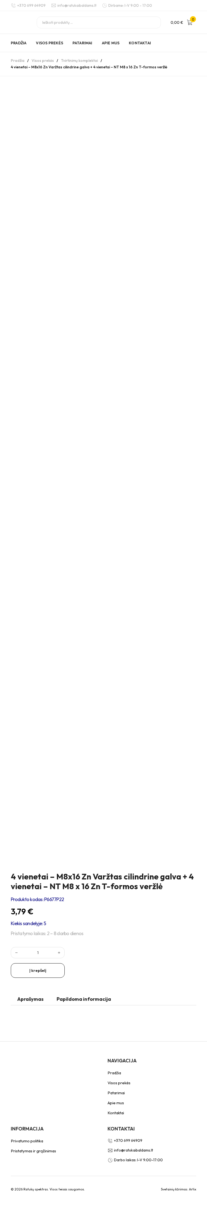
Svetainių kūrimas (174, 1189)
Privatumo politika (27, 1140)
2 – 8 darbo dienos (65, 933)
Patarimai (82, 43)
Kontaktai (140, 43)
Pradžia (18, 43)
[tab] (30, 1000)
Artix (192, 1189)
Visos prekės (49, 43)
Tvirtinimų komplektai (79, 60)
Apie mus (111, 43)
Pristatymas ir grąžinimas (33, 1150)
